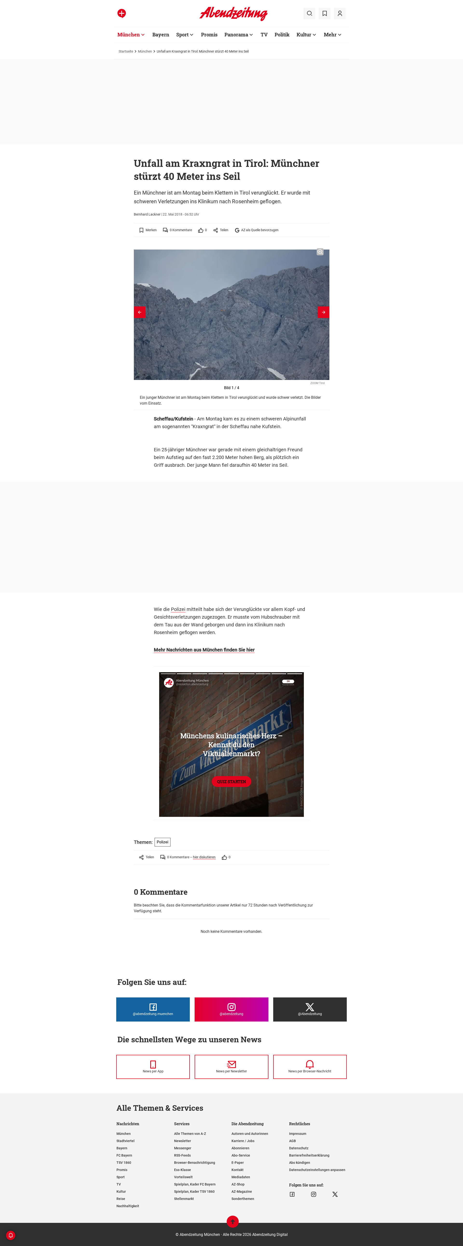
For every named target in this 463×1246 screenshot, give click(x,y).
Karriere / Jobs (243, 1141)
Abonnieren (240, 1148)
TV (264, 34)
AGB (292, 1141)
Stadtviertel (125, 1141)
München (128, 34)
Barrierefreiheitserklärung (309, 1155)
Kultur (304, 34)
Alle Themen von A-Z (190, 1134)
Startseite (126, 51)
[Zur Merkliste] (324, 13)
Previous (139, 312)
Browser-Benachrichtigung (194, 1163)
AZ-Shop (238, 1184)
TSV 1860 (123, 1163)
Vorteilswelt (183, 1177)
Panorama (236, 34)
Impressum (297, 1134)
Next (323, 312)
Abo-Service (241, 1155)
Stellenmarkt (184, 1199)
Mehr (330, 34)
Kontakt (238, 1170)
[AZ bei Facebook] (292, 1194)
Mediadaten (241, 1177)
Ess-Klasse (182, 1170)
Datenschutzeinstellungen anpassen (317, 1170)
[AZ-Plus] (121, 13)
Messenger (182, 1148)
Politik (282, 34)
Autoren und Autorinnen (250, 1134)
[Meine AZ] (340, 13)
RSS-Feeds (182, 1155)
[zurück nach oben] (233, 1224)
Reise (120, 1199)
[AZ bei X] (335, 1194)
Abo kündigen (299, 1163)
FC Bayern (124, 1155)
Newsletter (182, 1141)
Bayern (160, 34)
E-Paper (238, 1163)
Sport (182, 34)
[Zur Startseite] (233, 20)
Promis (209, 34)
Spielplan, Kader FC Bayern (195, 1184)
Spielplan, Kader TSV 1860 (194, 1191)
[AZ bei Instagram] (314, 1194)
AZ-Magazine (242, 1191)
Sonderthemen (243, 1199)
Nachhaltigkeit (127, 1206)
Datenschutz (298, 1148)
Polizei (178, 609)
